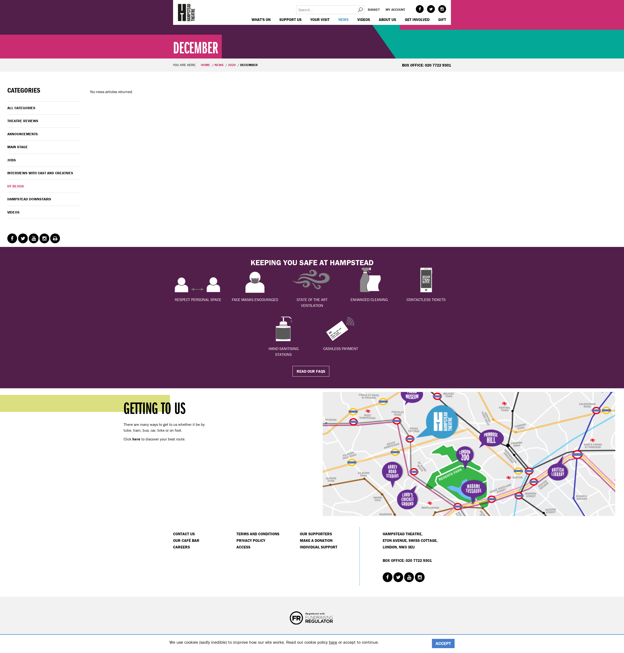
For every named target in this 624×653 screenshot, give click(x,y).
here (333, 642)
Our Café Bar (186, 540)
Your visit (320, 19)
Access (243, 547)
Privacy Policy (250, 540)
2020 (232, 65)
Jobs (11, 160)
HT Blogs (15, 186)
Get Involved (417, 19)
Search (360, 9)
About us (387, 19)
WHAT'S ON (261, 19)
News (343, 19)
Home (205, 65)
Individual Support (318, 547)
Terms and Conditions (257, 533)
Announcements (22, 134)
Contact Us (184, 533)
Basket (374, 9)
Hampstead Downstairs (29, 199)
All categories (21, 108)
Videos (363, 19)
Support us (290, 19)
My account (395, 9)
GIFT (442, 19)
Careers (181, 547)
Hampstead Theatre (186, 12)
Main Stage (17, 147)
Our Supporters (316, 533)
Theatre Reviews (22, 120)
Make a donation (316, 540)
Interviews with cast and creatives (40, 173)
